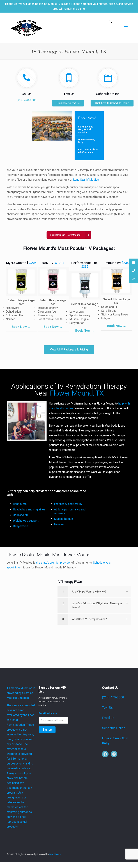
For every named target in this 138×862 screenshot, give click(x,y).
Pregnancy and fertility (68, 504)
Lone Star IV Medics (86, 179)
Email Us (108, 718)
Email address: (48, 713)
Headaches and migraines (29, 509)
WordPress (55, 854)
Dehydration (20, 526)
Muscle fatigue (63, 519)
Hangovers (20, 504)
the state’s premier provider (53, 562)
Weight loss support (25, 520)
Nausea (59, 524)
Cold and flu (20, 515)
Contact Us (110, 687)
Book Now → (21, 327)
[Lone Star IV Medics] (26, 28)
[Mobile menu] (126, 28)
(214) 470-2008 (26, 100)
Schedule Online (113, 728)
